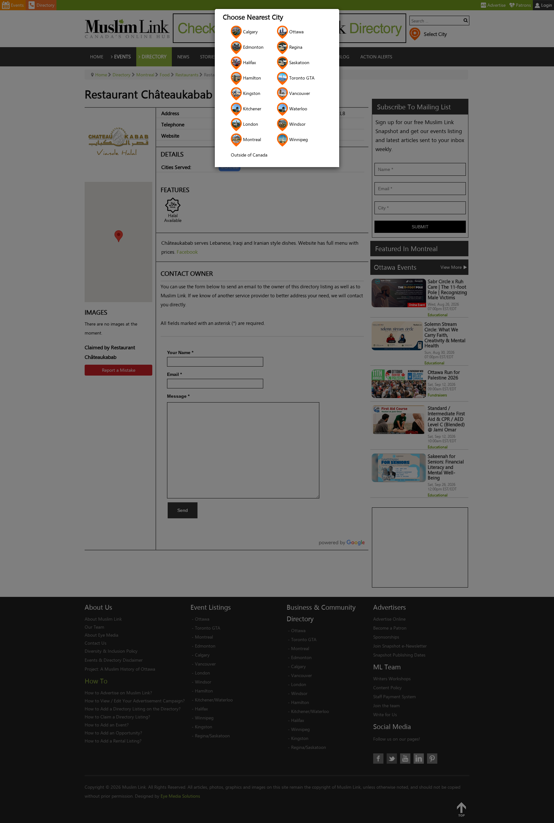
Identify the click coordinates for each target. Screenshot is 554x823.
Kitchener (251, 108)
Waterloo (297, 108)
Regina (295, 47)
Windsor (297, 124)
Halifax (249, 62)
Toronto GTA (301, 77)
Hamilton (251, 77)
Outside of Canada (249, 154)
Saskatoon (298, 62)
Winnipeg (298, 139)
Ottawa (296, 31)
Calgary (250, 31)
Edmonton (253, 47)
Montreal (251, 139)
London (250, 124)
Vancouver (299, 93)
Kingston (251, 93)
